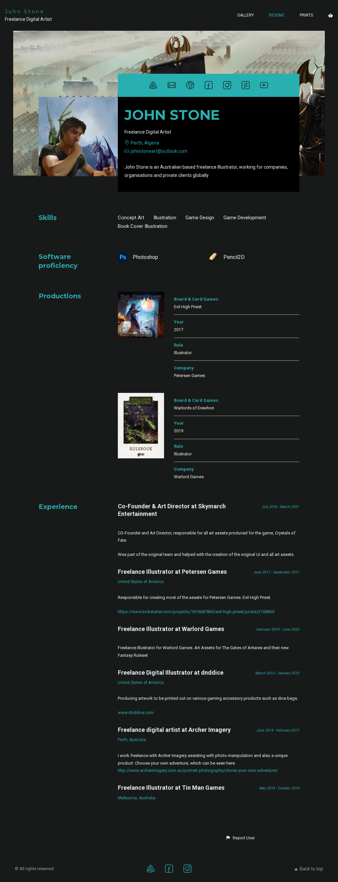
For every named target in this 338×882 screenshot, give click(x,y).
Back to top (311, 868)
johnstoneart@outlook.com (159, 151)
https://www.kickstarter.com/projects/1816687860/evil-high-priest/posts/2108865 (196, 611)
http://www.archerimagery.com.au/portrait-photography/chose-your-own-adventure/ (198, 770)
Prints (306, 15)
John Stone (25, 12)
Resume (277, 15)
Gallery (245, 15)
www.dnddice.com (136, 712)
